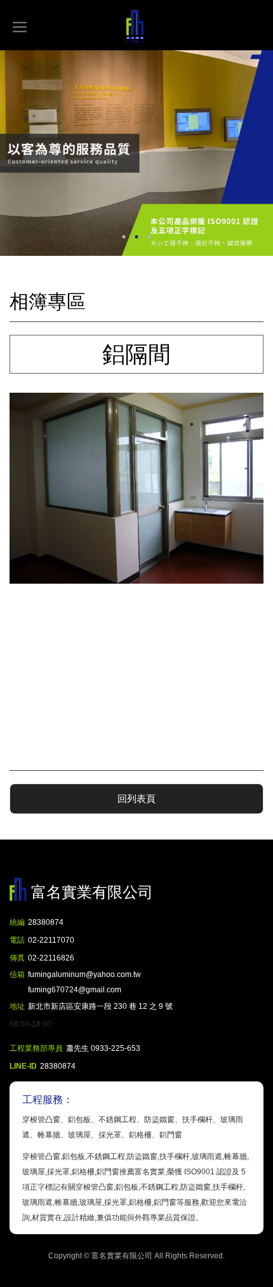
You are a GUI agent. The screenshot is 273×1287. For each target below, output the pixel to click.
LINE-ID (23, 1066)
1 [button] (123, 236)
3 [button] (149, 236)
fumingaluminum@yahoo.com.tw (84, 982)
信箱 (17, 974)
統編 (17, 922)
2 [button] (136, 236)
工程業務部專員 (36, 1048)
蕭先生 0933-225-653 (103, 1048)
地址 (17, 1006)
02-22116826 (51, 957)
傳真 (17, 957)
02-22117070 (51, 940)
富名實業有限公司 (136, 27)
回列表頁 (136, 798)
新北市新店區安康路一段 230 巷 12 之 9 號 (100, 1006)
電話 (17, 940)
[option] (136, 153)
